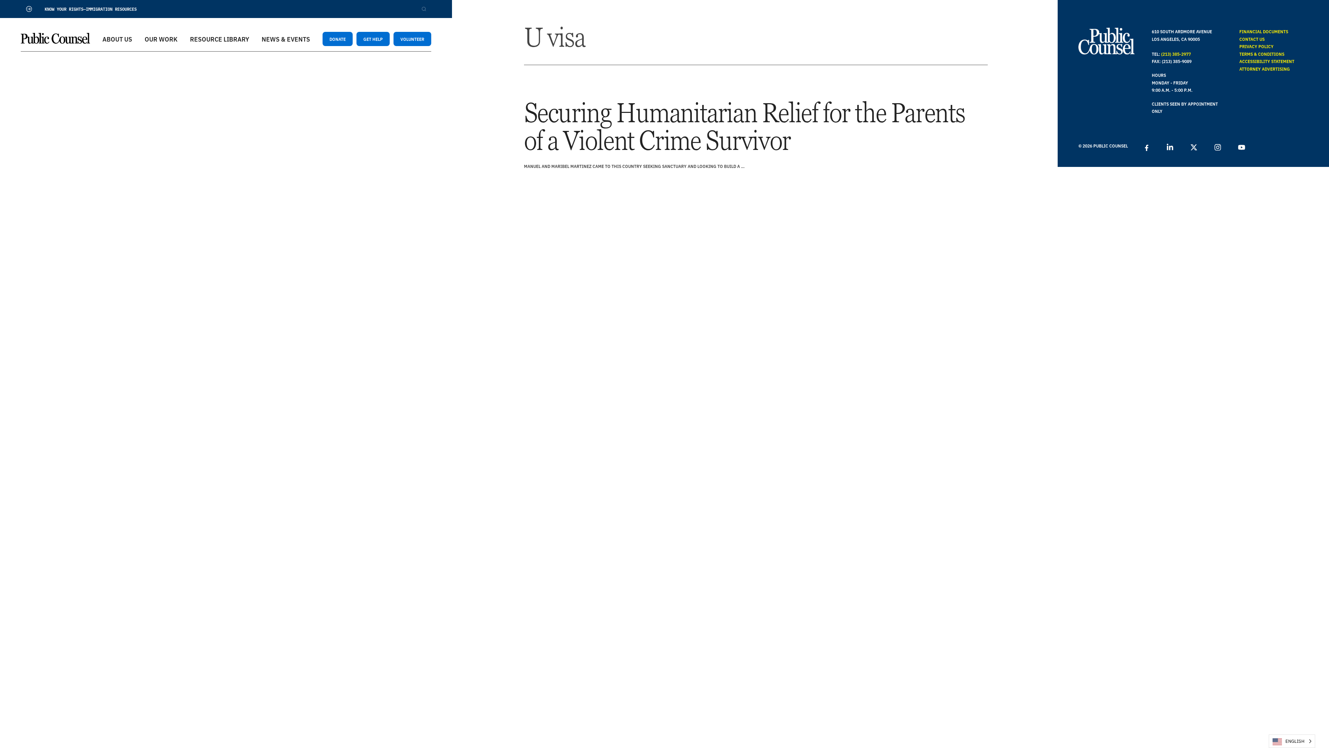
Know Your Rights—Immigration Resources (91, 9)
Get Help (373, 39)
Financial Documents (1263, 31)
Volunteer (412, 39)
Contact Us (1252, 39)
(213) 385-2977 (1176, 54)
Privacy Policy (1256, 46)
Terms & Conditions (1261, 54)
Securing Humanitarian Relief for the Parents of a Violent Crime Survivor (744, 126)
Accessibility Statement (1266, 61)
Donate (337, 39)
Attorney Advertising (1264, 69)
